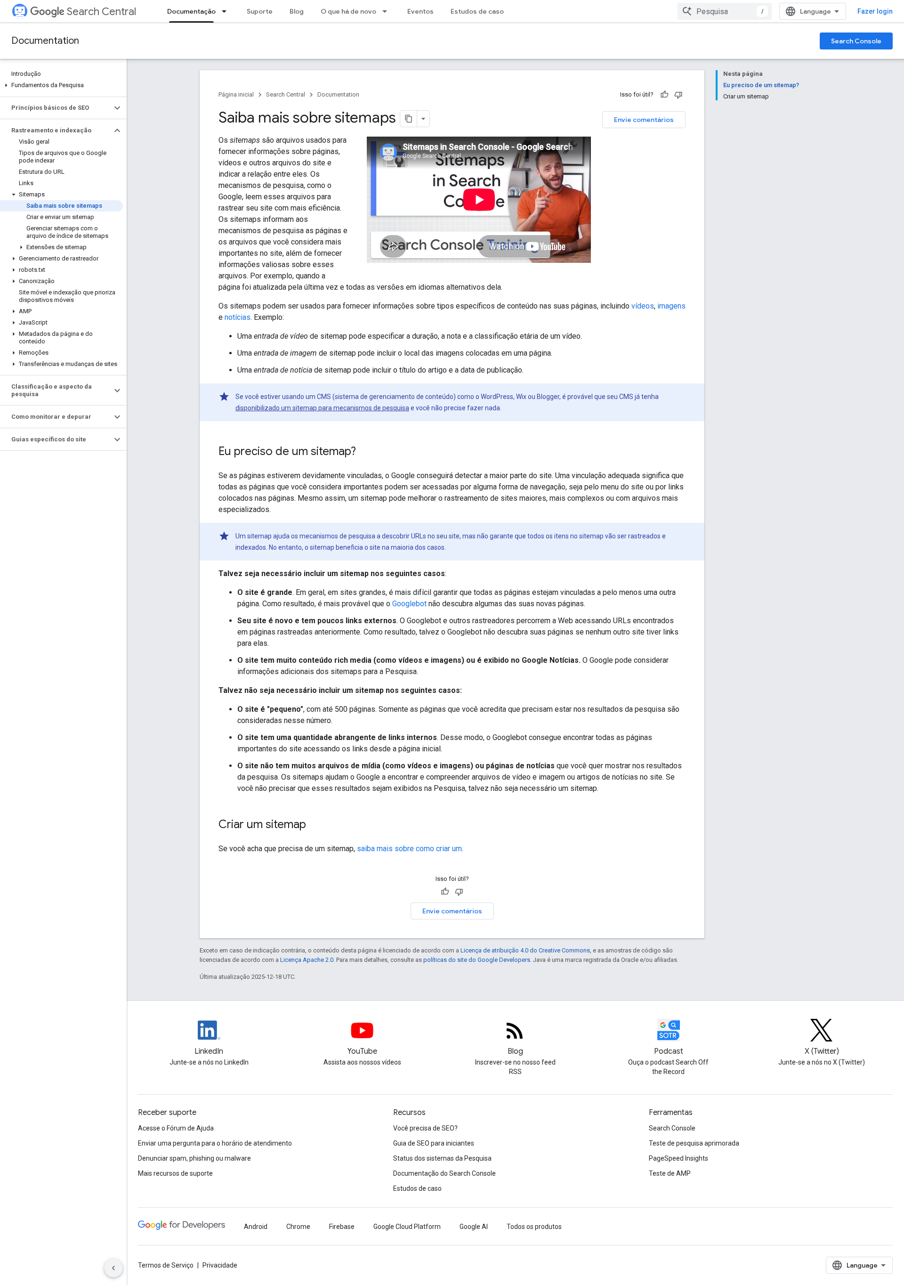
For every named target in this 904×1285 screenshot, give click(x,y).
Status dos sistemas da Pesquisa (442, 1158)
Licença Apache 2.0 (306, 959)
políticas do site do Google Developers (476, 959)
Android (255, 1226)
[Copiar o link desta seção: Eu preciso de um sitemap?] (365, 452)
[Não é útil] (678, 95)
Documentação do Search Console (444, 1173)
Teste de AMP (670, 1173)
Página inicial (236, 94)
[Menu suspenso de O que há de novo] (387, 11)
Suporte (260, 11)
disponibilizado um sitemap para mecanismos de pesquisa (322, 408)
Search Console (856, 41)
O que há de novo (348, 11)
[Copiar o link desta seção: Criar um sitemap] (315, 825)
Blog (297, 11)
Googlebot (409, 603)
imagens (671, 305)
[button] (61, 85)
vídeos (642, 305)
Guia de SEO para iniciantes (433, 1143)
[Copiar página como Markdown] (408, 119)
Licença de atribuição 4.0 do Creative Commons (525, 950)
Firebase (342, 1226)
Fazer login (875, 11)
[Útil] (664, 95)
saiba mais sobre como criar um (409, 848)
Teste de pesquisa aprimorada (694, 1143)
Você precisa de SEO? (425, 1128)
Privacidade (219, 1265)
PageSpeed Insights (678, 1158)
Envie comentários (644, 119)
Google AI (474, 1226)
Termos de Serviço (166, 1265)
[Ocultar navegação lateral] (113, 1268)
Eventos (420, 11)
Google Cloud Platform (407, 1226)
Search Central (101, 11)
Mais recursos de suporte (175, 1173)
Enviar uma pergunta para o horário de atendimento (215, 1143)
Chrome (298, 1226)
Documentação (191, 11)
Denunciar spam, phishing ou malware (194, 1158)
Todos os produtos (534, 1226)
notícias (237, 317)
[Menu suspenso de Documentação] (227, 11)
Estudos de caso (477, 11)
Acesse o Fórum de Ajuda (176, 1128)
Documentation (45, 41)
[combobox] (725, 11)
